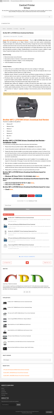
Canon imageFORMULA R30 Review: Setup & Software (19, 318)
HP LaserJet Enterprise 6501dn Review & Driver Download (21, 238)
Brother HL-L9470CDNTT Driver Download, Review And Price (22, 231)
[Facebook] (24, 292)
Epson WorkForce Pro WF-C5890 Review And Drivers (19, 324)
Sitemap (3, 395)
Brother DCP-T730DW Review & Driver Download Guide (21, 217)
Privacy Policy (4, 393)
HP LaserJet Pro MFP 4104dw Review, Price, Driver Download (21, 313)
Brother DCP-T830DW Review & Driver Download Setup (20, 307)
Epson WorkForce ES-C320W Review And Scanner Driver (20, 330)
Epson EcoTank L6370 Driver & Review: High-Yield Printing (20, 347)
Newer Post (7, 262)
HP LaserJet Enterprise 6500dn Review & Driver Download (16, 369)
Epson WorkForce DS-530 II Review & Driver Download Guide (21, 341)
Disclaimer (3, 391)
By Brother (7, 36)
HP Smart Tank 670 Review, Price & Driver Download (19, 335)
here (19, 94)
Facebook (15, 195)
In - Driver (11, 36)
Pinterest (32, 195)
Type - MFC (15, 36)
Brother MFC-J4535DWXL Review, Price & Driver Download (16, 375)
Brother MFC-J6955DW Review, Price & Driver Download (16, 372)
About (2, 388)
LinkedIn (39, 195)
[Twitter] (27, 292)
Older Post (46, 262)
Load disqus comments (27, 256)
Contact (3, 390)
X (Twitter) (23, 195)
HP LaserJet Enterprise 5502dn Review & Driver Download (21, 224)
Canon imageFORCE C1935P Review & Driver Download (21, 244)
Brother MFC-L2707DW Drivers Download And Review (15, 40)
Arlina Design (29, 412)
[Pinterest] (29, 292)
